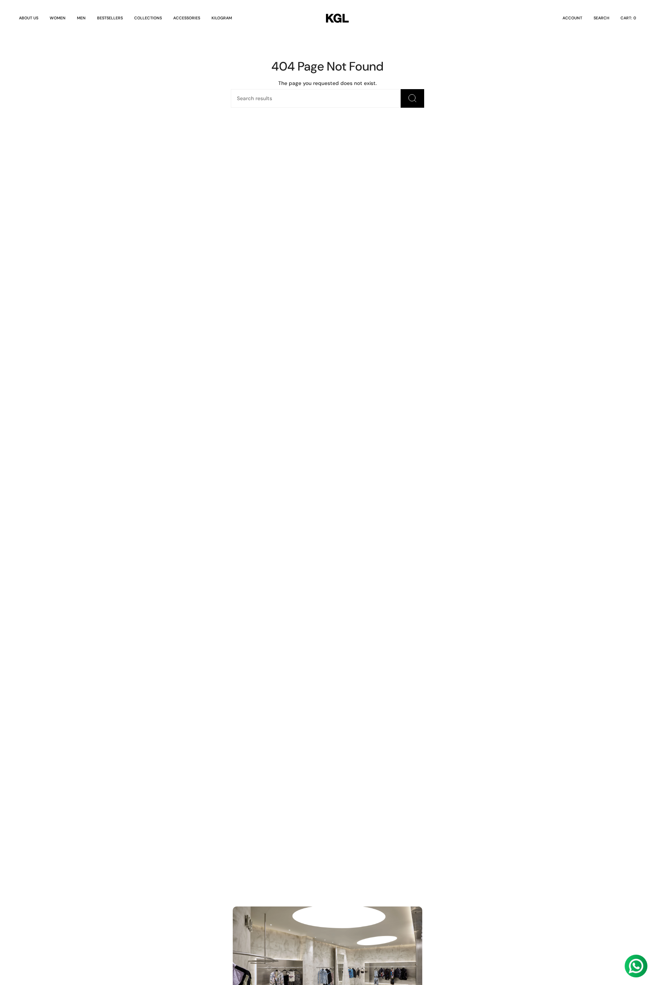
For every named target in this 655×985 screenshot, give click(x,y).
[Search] (412, 98)
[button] (57, 18)
